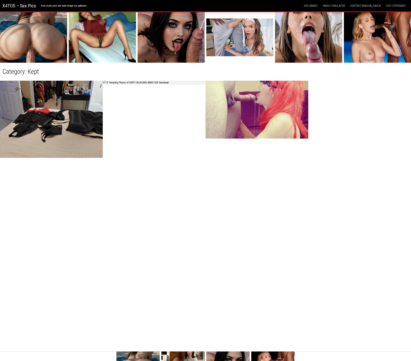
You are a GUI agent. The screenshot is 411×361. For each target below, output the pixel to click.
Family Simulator (334, 5)
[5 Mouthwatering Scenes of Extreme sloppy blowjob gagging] (257, 110)
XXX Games (311, 5)
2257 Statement (396, 5)
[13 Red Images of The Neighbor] (51, 119)
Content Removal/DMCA (365, 5)
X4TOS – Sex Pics (19, 6)
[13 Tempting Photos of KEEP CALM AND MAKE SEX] (154, 83)
